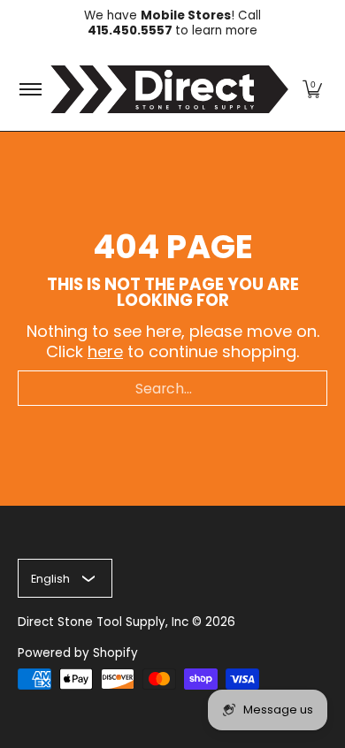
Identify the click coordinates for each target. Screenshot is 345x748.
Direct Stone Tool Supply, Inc (103, 622)
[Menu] (30, 89)
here (105, 351)
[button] (312, 89)
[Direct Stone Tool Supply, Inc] (169, 89)
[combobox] (172, 388)
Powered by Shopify (78, 653)
